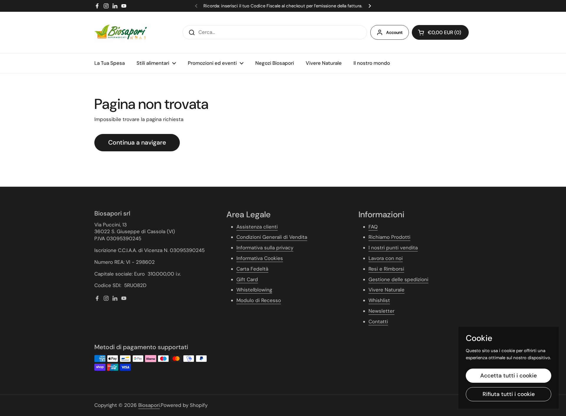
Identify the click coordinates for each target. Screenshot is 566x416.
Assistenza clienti (257, 226)
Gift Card (247, 279)
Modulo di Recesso (258, 300)
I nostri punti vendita (393, 247)
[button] (440, 32)
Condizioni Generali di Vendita (271, 237)
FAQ (373, 226)
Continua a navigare (137, 142)
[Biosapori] (120, 32)
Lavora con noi (385, 258)
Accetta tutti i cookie (508, 375)
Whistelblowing (254, 289)
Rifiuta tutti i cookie (509, 394)
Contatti (378, 321)
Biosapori (149, 405)
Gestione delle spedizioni (398, 279)
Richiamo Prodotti (389, 237)
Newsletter (381, 311)
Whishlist (379, 300)
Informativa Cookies (259, 258)
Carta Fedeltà (252, 269)
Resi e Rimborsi (386, 269)
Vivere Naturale (386, 289)
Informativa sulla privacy (264, 247)
